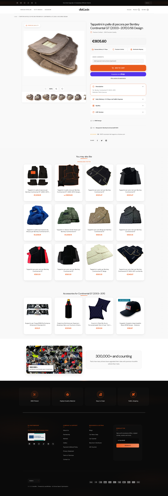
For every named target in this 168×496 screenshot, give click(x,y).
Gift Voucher (93, 447)
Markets (65, 438)
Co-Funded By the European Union (38, 430)
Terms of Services (68, 455)
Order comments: (98, 57)
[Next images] (83, 97)
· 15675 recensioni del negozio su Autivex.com (111, 134)
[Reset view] (62, 89)
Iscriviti (128, 445)
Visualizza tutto (84, 161)
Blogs (91, 430)
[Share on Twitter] (101, 140)
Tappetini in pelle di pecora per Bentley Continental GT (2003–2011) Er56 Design (43, 16)
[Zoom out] (46, 89)
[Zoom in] (56, 89)
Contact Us (66, 459)
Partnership (66, 434)
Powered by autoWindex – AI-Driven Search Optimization (53, 486)
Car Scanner (92, 438)
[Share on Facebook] (97, 140)
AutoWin (34, 486)
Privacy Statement (68, 451)
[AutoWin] (84, 10)
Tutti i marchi (38, 9)
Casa (15, 16)
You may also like (84, 156)
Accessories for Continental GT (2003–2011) (84, 293)
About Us (66, 430)
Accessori (48, 9)
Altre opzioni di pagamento (118, 78)
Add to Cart (120, 68)
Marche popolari (25, 9)
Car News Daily (93, 434)
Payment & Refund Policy (70, 447)
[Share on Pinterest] (106, 140)
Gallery (65, 443)
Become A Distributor (95, 443)
